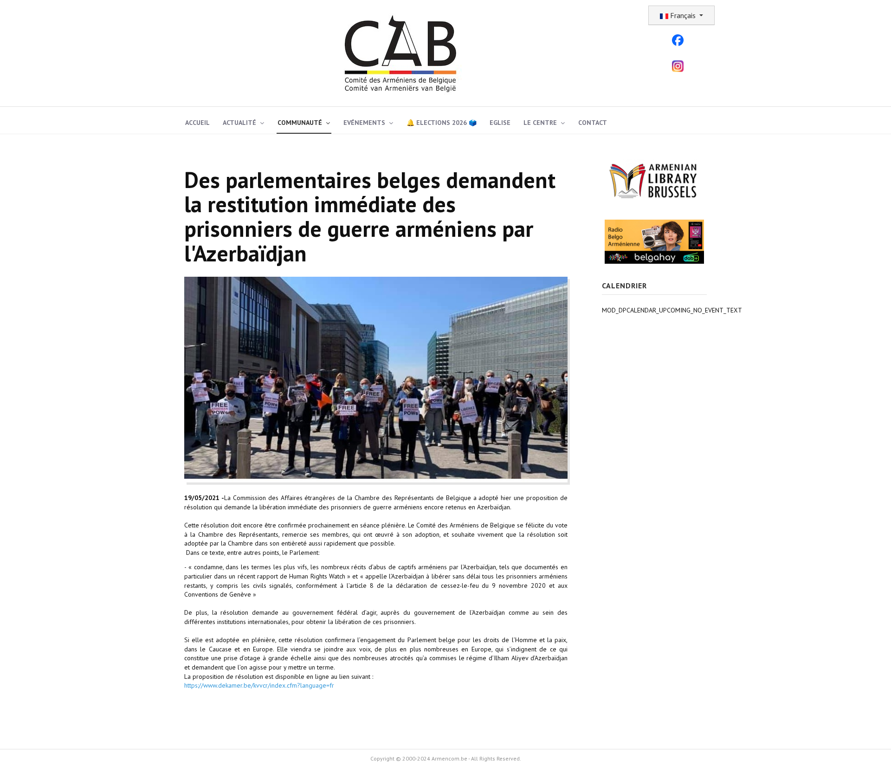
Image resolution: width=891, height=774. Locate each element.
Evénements (364, 122)
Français (682, 15)
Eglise (500, 122)
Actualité (239, 122)
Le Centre (540, 122)
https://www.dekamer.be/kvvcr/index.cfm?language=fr (259, 685)
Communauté (300, 122)
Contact (592, 122)
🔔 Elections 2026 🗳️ (442, 122)
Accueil (197, 122)
